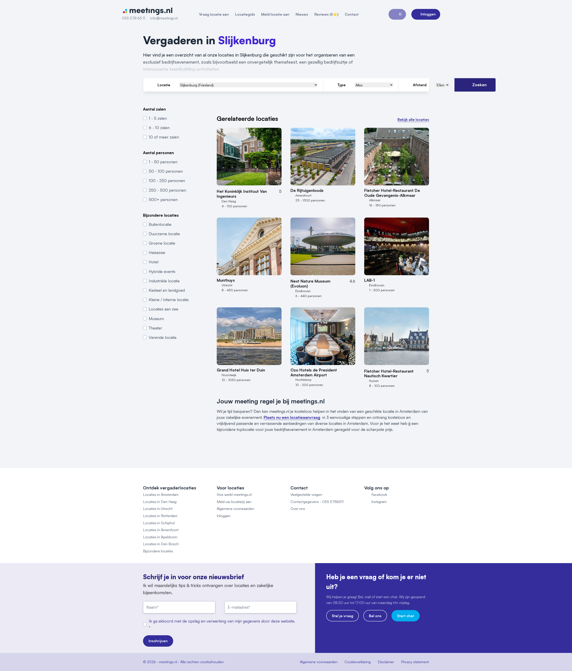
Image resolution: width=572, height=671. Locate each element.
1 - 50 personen (163, 161)
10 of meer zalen (164, 136)
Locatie (164, 85)
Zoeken (479, 84)
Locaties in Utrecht (157, 508)
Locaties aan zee (163, 308)
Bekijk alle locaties (413, 119)
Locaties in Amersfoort (161, 530)
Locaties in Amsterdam (161, 494)
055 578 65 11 (133, 18)
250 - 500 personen (167, 189)
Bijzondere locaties (158, 551)
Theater (155, 327)
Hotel (153, 261)
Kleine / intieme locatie (169, 299)
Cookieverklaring (358, 662)
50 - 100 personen (166, 171)
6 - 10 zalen (159, 127)
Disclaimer (386, 662)
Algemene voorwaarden (235, 508)
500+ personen (163, 199)
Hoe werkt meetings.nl (234, 494)
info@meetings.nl (164, 18)
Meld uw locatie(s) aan (234, 501)
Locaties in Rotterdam (160, 516)
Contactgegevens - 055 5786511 (316, 501)
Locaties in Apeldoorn (160, 537)
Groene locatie (162, 243)
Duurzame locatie (164, 233)
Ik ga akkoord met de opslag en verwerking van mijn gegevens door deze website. (222, 621)
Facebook (379, 494)
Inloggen (224, 516)
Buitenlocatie (160, 224)
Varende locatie (163, 337)
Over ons (297, 508)
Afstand (420, 85)
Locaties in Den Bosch (161, 544)
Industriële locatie (164, 280)
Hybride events (162, 271)
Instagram (379, 501)
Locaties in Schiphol (159, 523)
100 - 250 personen (167, 180)
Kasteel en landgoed (167, 290)
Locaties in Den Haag (160, 501)
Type (341, 85)
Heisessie (157, 252)
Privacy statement (415, 662)
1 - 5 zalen (158, 117)
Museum (156, 318)
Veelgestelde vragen (306, 494)
